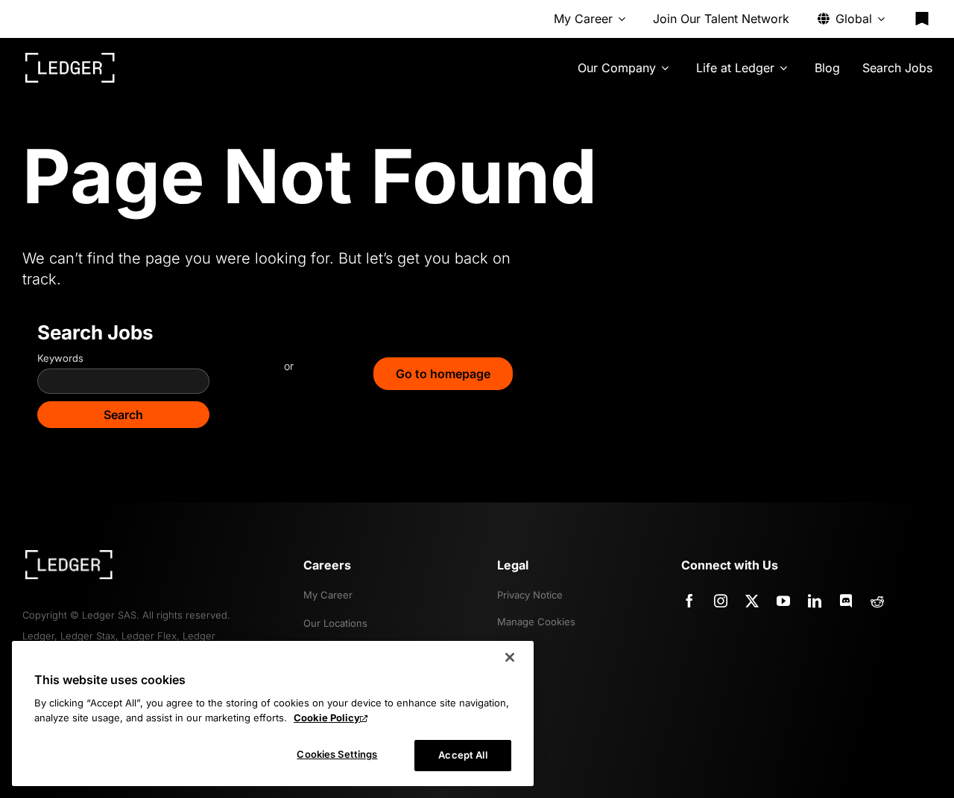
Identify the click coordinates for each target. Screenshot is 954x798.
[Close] (509, 657)
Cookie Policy (327, 718)
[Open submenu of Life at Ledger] (783, 67)
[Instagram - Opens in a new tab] (721, 601)
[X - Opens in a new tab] (752, 601)
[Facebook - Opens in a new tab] (689, 601)
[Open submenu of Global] (881, 18)
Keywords (60, 358)
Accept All (462, 755)
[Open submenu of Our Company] (665, 67)
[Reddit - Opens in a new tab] (877, 601)
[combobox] (123, 381)
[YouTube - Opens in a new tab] (783, 601)
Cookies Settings (337, 754)
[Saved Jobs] (922, 18)
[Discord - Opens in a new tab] (846, 601)
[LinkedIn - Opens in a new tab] (814, 601)
